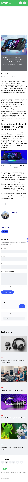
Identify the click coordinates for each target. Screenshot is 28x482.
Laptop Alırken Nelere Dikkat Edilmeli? (12, 390)
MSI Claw (11, 67)
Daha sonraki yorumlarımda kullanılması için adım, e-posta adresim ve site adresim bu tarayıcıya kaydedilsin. (14, 287)
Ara (4, 303)
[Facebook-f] (10, 462)
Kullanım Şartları (21, 472)
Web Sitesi (3, 263)
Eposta (3, 256)
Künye (7, 472)
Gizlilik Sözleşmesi (6, 475)
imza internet (5, 478)
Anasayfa (3, 74)
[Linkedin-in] (17, 462)
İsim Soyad (4, 248)
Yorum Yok (5, 67)
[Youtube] (21, 462)
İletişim (3, 472)
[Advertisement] (14, 21)
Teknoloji (9, 74)
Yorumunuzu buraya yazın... (8, 271)
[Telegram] (13, 462)
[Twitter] (2, 462)
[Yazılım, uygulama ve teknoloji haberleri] (6, 2)
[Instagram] (6, 462)
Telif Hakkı (13, 472)
